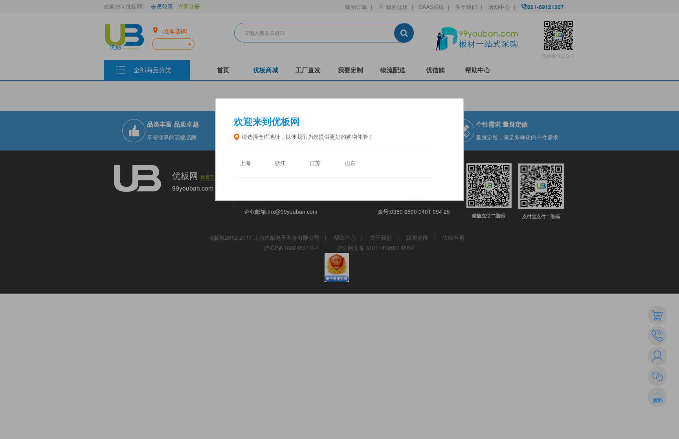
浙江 (280, 163)
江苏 (315, 163)
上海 (245, 163)
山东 (350, 163)
